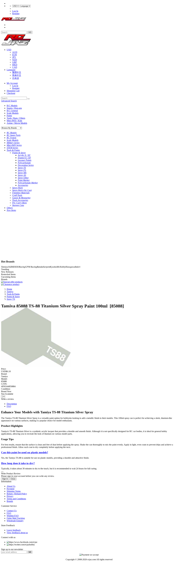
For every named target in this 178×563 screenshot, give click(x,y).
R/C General (12, 110)
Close (13, 479)
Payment (10, 489)
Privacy (10, 496)
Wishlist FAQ (13, 515)
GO (30, 32)
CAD (14, 67)
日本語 (15, 78)
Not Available (7, 394)
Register (15, 13)
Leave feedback (14, 530)
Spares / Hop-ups (14, 108)
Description (12, 404)
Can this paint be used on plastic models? (24, 452)
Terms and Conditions (16, 499)
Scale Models (12, 113)
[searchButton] (28, 98)
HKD (14, 65)
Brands (10, 501)
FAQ (9, 406)
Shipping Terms (14, 491)
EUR (14, 55)
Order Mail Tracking (16, 518)
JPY (14, 57)
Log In (15, 11)
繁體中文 (16, 72)
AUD (14, 52)
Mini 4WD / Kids (14, 120)
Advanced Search (9, 101)
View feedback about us (17, 532)
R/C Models (12, 105)
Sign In (5, 479)
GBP (14, 62)
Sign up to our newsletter (12, 549)
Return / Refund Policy (17, 494)
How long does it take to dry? (18, 463)
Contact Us (12, 510)
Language (11, 70)
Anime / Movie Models (17, 123)
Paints (9, 115)
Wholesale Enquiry (15, 520)
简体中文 (16, 75)
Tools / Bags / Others (16, 118)
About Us (11, 486)
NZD (14, 60)
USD (9, 50)
